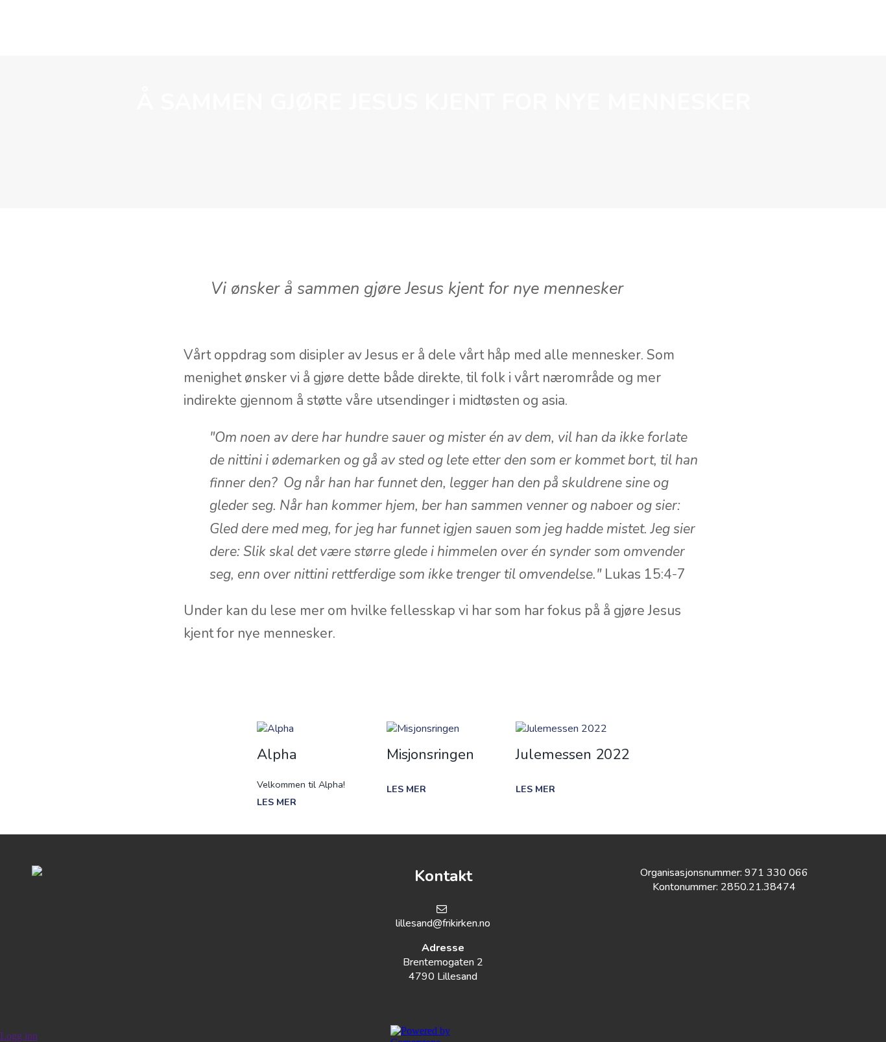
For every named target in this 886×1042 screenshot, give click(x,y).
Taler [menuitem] (704, 28)
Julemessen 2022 (572, 754)
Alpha (277, 754)
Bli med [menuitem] (370, 28)
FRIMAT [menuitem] (637, 28)
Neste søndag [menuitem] (278, 28)
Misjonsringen (430, 754)
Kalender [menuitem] (450, 28)
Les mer (276, 801)
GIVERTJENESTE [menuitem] (548, 28)
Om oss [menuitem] (187, 28)
